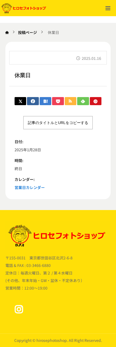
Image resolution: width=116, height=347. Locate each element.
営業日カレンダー (30, 187)
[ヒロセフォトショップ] (24, 8)
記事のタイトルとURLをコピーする (58, 123)
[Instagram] (18, 309)
